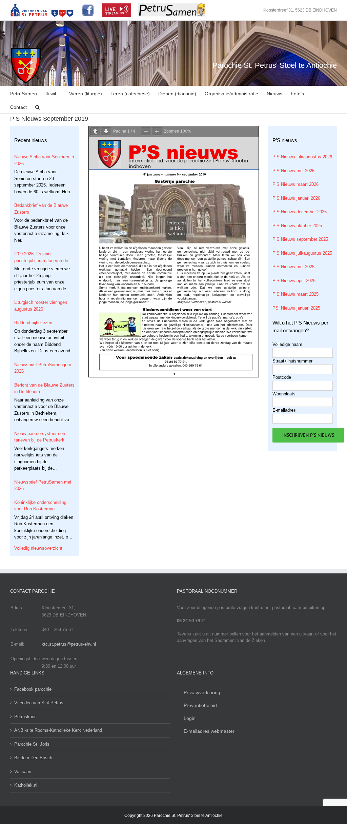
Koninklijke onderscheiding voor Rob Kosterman (40, 506)
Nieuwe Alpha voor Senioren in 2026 (44, 160)
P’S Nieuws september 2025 (300, 239)
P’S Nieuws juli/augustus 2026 (302, 156)
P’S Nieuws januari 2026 (296, 198)
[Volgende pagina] (106, 131)
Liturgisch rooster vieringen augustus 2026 (40, 306)
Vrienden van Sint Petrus (38, 702)
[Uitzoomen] (146, 131)
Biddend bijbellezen (33, 322)
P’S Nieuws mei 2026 (293, 170)
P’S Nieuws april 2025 (293, 280)
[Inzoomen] (157, 131)
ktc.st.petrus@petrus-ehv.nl (69, 644)
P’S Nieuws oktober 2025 (297, 225)
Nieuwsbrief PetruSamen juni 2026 (42, 368)
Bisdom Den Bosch (33, 757)
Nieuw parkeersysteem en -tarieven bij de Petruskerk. (41, 437)
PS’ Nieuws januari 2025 (296, 308)
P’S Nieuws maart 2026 (295, 184)
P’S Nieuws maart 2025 (295, 294)
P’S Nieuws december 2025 (299, 211)
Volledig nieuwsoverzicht (38, 548)
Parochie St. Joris (31, 744)
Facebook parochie (33, 689)
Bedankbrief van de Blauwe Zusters (41, 209)
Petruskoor (25, 716)
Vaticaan (22, 771)
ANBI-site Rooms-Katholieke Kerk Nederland (58, 730)
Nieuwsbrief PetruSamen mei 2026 (42, 485)
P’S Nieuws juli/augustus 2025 (302, 253)
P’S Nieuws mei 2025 (293, 266)
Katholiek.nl (25, 785)
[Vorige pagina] (95, 131)
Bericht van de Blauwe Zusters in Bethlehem (44, 388)
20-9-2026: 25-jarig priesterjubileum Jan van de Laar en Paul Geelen (41, 257)
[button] (37, 106)
